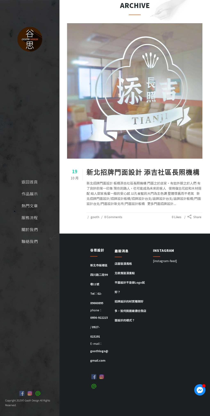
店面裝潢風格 (123, 263)
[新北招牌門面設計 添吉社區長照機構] (135, 91)
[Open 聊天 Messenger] (199, 389)
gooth (95, 217)
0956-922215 (99, 317)
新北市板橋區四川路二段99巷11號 (99, 274)
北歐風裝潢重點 (125, 273)
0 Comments (113, 217)
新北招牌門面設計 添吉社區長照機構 (143, 172)
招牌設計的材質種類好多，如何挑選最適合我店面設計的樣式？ (130, 310)
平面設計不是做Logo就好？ (130, 287)
